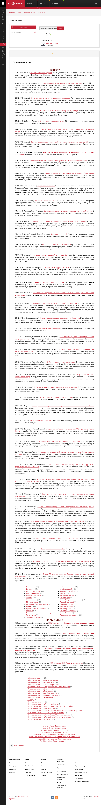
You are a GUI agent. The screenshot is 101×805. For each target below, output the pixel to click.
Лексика (29, 598)
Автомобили (61, 765)
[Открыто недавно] (3, 13)
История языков (32, 593)
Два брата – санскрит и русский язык (56, 244)
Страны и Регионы (81, 772)
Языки (62, 593)
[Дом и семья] (3, 23)
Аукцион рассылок (46, 772)
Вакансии (28, 772)
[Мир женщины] (3, 27)
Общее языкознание (35, 678)
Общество (12, 12)
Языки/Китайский (66, 604)
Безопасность (29, 769)
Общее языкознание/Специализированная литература (49, 687)
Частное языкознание (36, 702)
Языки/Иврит (65, 598)
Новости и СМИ (80, 769)
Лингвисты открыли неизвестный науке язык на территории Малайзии (58, 161)
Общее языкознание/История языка (41, 682)
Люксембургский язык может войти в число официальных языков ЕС (59, 142)
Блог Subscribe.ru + (31, 766)
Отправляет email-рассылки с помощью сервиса (53, 8)
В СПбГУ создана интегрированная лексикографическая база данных (59, 221)
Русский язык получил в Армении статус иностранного (57, 538)
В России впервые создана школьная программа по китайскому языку (66, 507)
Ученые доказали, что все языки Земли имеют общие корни (69, 173)
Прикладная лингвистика (36, 608)
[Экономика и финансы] (3, 61)
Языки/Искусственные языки (71, 600)
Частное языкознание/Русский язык (41, 708)
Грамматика (31, 587)
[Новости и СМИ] (3, 40)
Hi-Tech (59, 782)
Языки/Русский (65, 608)
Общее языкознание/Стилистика (40, 689)
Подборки (55, 3)
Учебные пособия (67, 589)
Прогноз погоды (80, 766)
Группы (42, 3)
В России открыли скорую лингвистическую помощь (55, 387)
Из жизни (30, 589)
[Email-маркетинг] (3, 65)
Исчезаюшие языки (33, 595)
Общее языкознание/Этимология (40, 697)
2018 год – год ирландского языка (51, 121)
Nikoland (97, 797)
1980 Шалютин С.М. (66, 663)
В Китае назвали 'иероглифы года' (61, 362)
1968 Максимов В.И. (71, 623)
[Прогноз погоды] (3, 47)
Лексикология (31, 600)
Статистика (46, 40)
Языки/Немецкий (66, 606)
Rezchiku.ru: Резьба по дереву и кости (54, 741)
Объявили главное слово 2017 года (48, 282)
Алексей (48, 35)
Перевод (29, 606)
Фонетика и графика (68, 591)
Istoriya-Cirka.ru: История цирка (54, 732)
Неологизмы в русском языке (57, 267)
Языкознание (15, 20)
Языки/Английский (67, 595)
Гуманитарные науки (29, 12)
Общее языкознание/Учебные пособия (43, 693)
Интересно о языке (33, 591)
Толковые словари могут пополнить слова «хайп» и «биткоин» (68, 211)
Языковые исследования (69, 615)
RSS (35, 32)
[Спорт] (3, 51)
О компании (29, 763)
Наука (19, 12)
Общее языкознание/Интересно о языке (43, 680)
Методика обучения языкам (37, 604)
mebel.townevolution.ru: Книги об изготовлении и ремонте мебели (54, 737)
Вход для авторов (14, 763)
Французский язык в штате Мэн (53, 549)
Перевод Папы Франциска (50, 328)
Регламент (12, 769)
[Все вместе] (3, 9)
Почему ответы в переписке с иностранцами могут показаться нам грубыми (63, 406)
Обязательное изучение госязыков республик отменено (54, 303)
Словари (31, 700)
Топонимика (31, 615)
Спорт (77, 763)
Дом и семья (79, 778)
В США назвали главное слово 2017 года (56, 397)
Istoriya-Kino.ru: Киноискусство (54, 728)
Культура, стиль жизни (82, 782)
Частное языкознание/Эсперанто (40, 719)
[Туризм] (3, 58)
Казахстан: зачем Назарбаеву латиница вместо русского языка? (57, 521)
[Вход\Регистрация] (88, 3)
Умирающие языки (33, 617)
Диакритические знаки (46, 186)
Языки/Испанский (67, 602)
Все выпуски (56, 54)
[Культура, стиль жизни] (3, 37)
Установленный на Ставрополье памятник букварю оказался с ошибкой (62, 561)
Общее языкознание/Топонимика (40, 691)
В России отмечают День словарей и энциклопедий (59, 441)
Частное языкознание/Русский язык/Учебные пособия (49, 715)
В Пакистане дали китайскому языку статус (59, 111)
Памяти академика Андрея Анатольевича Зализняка (59, 318)
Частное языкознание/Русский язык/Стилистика (46, 713)
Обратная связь (30, 775)
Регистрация (13, 766)
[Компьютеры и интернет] (3, 33)
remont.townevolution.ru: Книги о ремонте (54, 739)
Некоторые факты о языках (40, 421)
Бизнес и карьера (62, 774)
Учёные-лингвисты (67, 587)
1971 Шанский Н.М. (78, 633)
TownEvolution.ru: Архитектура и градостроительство (54, 735)
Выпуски (30, 3)
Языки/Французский (68, 611)
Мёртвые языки (32, 602)
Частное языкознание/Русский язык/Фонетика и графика (49, 717)
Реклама (43, 763)
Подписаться (23, 27)
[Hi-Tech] (3, 30)
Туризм (59, 768)
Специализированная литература (39, 613)
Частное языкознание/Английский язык (43, 704)
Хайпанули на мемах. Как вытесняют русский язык (62, 83)
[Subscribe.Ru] (15, 3)
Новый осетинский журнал (41, 73)
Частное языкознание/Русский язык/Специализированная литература (55, 710)
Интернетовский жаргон (45, 201)
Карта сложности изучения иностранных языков (50, 98)
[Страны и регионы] (3, 54)
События (29, 611)
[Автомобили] (3, 16)
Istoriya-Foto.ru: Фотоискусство (54, 726)
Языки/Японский (66, 613)
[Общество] (3, 44)
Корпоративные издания (48, 766)
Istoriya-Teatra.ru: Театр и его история (54, 730)
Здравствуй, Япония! (59, 234)
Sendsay (43, 769)
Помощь (12, 772)
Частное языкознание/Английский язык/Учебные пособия (50, 706)
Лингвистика (41, 12)
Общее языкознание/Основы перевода (43, 684)
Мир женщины (61, 771)
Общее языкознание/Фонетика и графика (44, 695)
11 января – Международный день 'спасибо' (49, 255)
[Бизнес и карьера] (3, 20)
